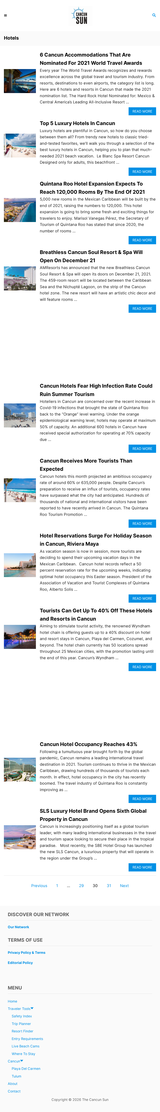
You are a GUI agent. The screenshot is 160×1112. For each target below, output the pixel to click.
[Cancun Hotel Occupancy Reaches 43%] (20, 772)
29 (81, 885)
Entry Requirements (27, 1039)
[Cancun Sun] (80, 15)
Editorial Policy (20, 963)
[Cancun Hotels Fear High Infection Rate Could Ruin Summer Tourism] (20, 417)
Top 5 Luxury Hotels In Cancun (77, 123)
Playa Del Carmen (26, 1069)
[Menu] (6, 15)
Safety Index (22, 1016)
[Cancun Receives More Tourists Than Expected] (20, 492)
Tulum (16, 1076)
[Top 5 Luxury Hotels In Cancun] (20, 148)
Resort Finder (22, 1031)
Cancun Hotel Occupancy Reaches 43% (88, 744)
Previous (39, 885)
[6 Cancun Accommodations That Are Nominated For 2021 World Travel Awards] (20, 83)
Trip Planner (21, 1024)
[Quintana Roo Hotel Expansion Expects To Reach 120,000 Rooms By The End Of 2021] (20, 212)
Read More (143, 112)
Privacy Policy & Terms (26, 952)
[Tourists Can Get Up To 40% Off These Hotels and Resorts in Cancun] (20, 639)
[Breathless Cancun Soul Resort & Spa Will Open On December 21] (20, 280)
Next (124, 885)
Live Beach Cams (25, 1046)
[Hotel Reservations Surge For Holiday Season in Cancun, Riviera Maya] (20, 567)
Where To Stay (23, 1054)
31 (109, 885)
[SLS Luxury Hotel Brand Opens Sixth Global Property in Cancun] (20, 839)
